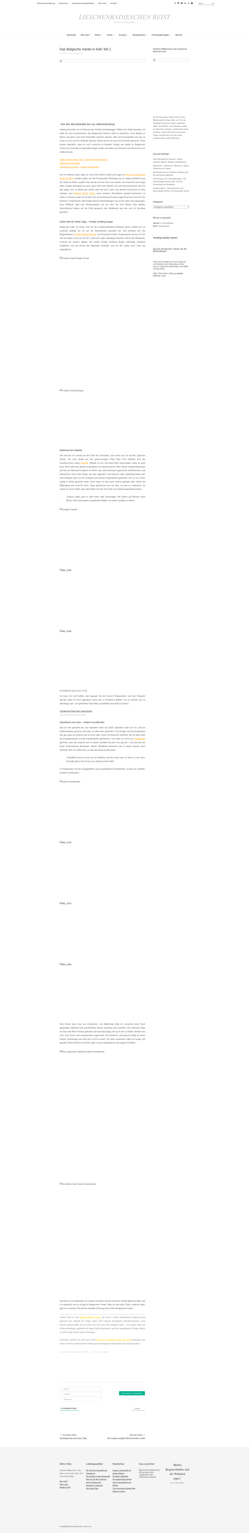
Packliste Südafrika (120, 1476)
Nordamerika (139, 35)
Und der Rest (85, 1352)
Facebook (175, 3)
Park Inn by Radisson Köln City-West (113, 1340)
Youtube (182, 3)
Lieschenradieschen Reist (124, 16)
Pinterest (192, 3)
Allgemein (69, 1352)
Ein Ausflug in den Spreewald (98, 1476)
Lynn (72, 53)
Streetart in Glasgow (94, 1485)
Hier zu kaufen (176, 273)
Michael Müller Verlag (84, 193)
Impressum (63, 3)
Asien (109, 35)
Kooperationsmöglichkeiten (83, 3)
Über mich (102, 3)
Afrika (97, 35)
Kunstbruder (139, 739)
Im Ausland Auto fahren (122, 1479)
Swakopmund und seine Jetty (73, 1436)
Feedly (185, 3)
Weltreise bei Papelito (70, 163)
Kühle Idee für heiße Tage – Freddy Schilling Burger (83, 160)
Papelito (84, 463)
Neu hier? (85, 35)
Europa (122, 35)
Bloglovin (188, 3)
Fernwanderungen (160, 35)
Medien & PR (65, 1487)
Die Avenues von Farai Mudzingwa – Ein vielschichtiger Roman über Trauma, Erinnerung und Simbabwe (169, 181)
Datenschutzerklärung (46, 3)
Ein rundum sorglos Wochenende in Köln (126, 1436)
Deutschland (76, 1352)
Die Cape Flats (92, 1488)
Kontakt (113, 3)
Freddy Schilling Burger (85, 234)
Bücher (178, 35)
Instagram (178, 3)
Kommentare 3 (79, 53)
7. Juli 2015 (63, 53)
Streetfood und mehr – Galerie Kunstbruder (79, 167)
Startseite (71, 35)
